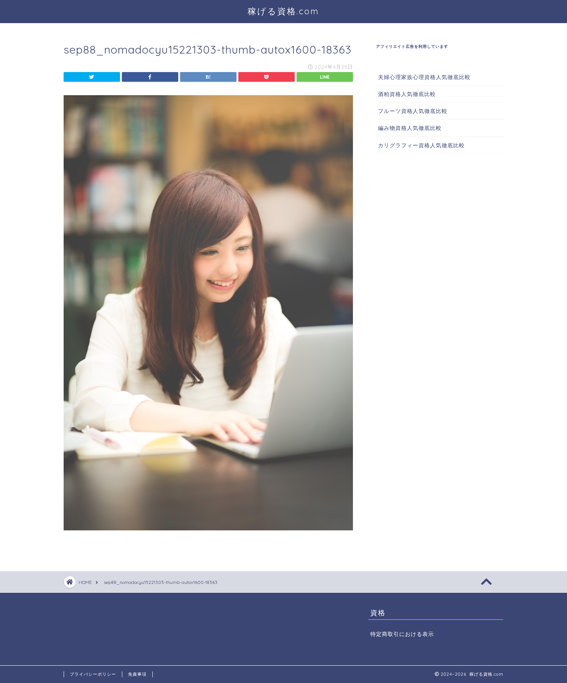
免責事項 (137, 674)
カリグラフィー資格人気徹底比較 (421, 145)
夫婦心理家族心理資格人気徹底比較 (424, 77)
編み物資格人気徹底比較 (410, 127)
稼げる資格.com (283, 11)
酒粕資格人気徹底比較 (407, 94)
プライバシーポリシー (93, 674)
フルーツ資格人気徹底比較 (412, 111)
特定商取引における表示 (402, 634)
